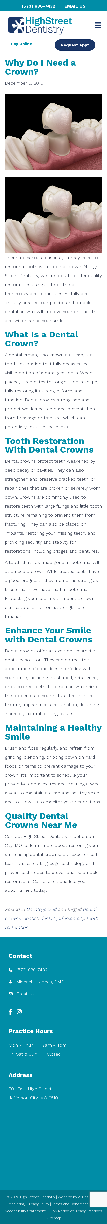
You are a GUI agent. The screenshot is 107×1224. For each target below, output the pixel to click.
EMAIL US (75, 6)
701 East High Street (30, 1088)
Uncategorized (41, 909)
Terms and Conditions (70, 1204)
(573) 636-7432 (38, 6)
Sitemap (54, 1218)
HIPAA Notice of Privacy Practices (75, 1211)
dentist (30, 918)
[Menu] (98, 25)
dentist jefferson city (62, 918)
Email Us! (26, 993)
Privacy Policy (38, 1204)
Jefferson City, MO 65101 (34, 1097)
